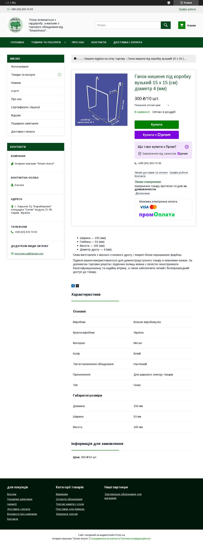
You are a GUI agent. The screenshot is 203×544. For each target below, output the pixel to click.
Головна (17, 42)
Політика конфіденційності (136, 538)
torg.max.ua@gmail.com (29, 253)
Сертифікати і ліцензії (25, 107)
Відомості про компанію (22, 513)
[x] (77, 286)
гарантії (12, 504)
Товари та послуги (46, 42)
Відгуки (16, 115)
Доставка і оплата (127, 42)
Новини (16, 82)
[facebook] (73, 286)
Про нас (78, 42)
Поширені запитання (24, 123)
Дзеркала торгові (67, 513)
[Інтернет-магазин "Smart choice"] (15, 32)
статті (15, 91)
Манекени (62, 494)
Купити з (150, 135)
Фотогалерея (19, 66)
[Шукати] (166, 25)
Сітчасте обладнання (69, 499)
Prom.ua (120, 535)
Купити (156, 124)
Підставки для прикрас (70, 509)
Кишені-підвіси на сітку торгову (105, 58)
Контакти (98, 42)
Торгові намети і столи (70, 504)
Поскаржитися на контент (104, 538)
